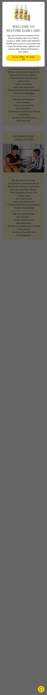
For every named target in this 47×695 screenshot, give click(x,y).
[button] (41, 689)
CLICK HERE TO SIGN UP (23, 58)
